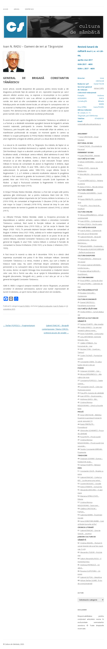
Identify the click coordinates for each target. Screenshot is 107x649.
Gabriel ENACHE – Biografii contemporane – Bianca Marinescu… (89, 240)
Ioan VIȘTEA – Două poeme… (91, 396)
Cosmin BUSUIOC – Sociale (90, 483)
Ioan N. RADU (24, 306)
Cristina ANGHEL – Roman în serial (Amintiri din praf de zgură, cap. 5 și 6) (90, 546)
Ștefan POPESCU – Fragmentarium (19, 325)
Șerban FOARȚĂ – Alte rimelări (91, 324)
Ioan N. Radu (58, 306)
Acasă (5, 9)
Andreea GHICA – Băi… (89, 399)
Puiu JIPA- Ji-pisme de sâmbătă (92, 393)
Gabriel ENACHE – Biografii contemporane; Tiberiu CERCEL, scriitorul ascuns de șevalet (55, 329)
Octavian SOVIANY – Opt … (90, 371)
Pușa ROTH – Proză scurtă (90, 437)
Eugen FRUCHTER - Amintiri (89, 155)
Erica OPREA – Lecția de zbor (91, 280)
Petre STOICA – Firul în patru (91, 224)
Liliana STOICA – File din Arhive (91, 187)
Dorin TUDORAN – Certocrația (91, 333)
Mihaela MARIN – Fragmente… (92, 246)
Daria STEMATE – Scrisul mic (91, 487)
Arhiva (16, 9)
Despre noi (29, 9)
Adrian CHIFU (99, 88)
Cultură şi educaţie (45, 306)
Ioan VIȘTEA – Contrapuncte (91, 221)
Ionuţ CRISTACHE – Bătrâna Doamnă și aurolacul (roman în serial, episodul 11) (90, 418)
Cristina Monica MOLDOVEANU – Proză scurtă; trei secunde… (91, 443)
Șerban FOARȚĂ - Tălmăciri (90, 465)
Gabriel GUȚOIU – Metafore (91, 577)
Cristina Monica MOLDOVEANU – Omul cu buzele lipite (90, 405)
